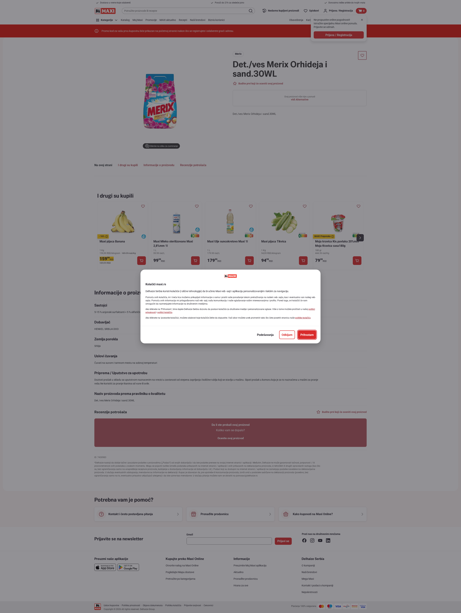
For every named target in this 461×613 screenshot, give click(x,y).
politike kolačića (302, 318)
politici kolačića (164, 312)
